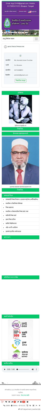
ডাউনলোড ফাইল (22, 11)
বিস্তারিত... (20, 129)
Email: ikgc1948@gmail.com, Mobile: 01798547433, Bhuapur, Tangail (20, 4)
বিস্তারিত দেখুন (20, 81)
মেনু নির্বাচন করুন (8, 39)
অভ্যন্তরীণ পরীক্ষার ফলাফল (11, 11)
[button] (32, 11)
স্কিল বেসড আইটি (25, 395)
